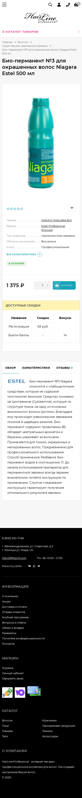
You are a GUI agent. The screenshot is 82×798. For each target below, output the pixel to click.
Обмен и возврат (13, 627)
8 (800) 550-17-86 (13, 538)
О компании (10, 596)
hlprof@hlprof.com (14, 558)
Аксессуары (50, 736)
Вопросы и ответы (14, 622)
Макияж (7, 731)
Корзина (7, 668)
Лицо (5, 725)
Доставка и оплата (14, 606)
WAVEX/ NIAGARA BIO (56, 220)
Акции (6, 601)
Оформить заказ (12, 678)
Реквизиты (9, 633)
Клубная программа (15, 617)
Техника (47, 731)
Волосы (23, 42)
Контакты (8, 643)
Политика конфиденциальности (23, 638)
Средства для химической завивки (25, 45)
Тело (5, 736)
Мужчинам (49, 720)
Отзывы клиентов (13, 612)
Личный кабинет (13, 673)
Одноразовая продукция (58, 725)
